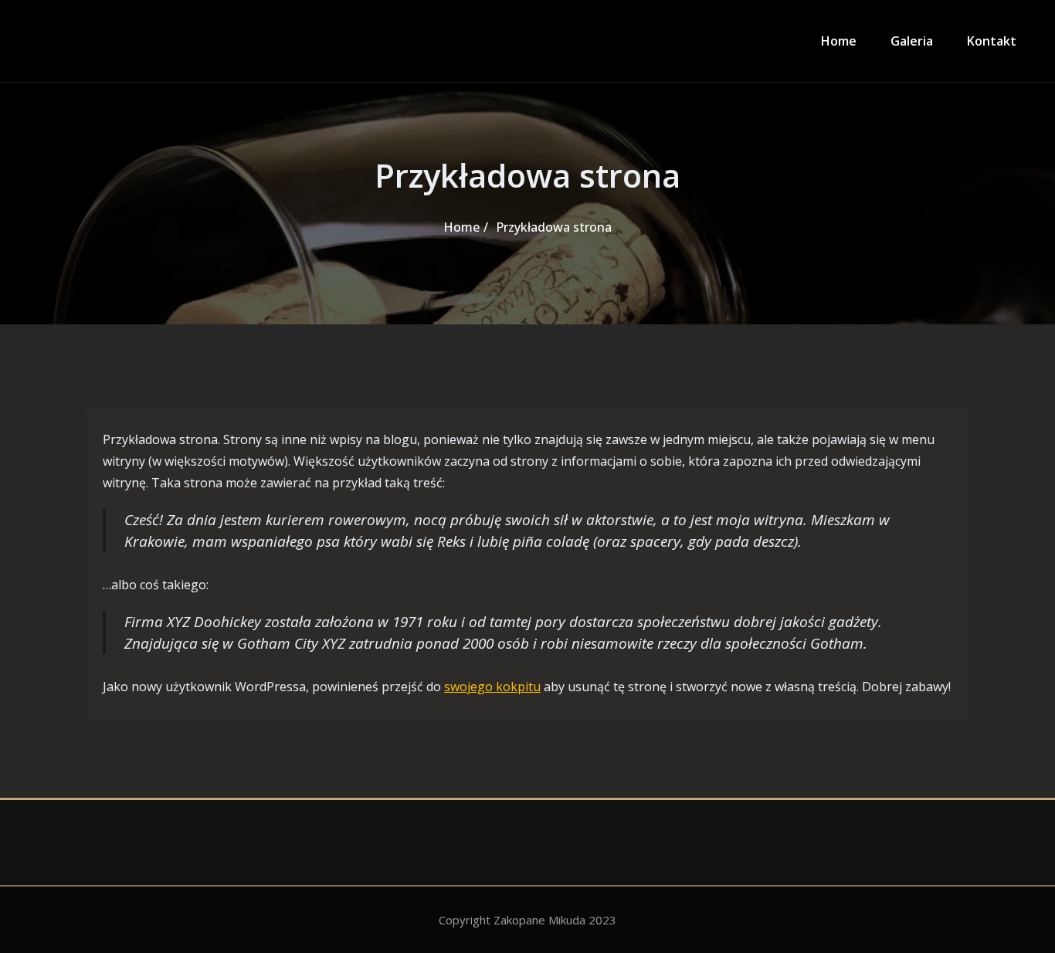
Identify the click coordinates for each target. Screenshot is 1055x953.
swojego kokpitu (492, 686)
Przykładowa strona (554, 227)
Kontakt (991, 40)
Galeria (911, 40)
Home (839, 40)
